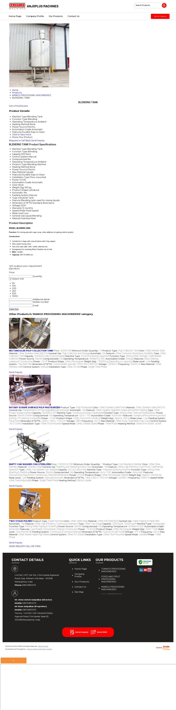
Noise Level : (141, 361)
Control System (20, 156)
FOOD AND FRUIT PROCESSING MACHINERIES (110, 579)
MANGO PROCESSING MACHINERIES (113, 588)
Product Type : (120, 350)
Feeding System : (45, 478)
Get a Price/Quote (18, 106)
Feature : (129, 353)
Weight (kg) (18, 187)
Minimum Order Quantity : (87, 350)
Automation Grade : (119, 359)
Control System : (35, 367)
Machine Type (19, 149)
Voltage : (108, 364)
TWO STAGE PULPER (20, 521)
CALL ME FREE (33, 546)
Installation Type (20, 177)
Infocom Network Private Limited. (39, 649)
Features (16, 174)
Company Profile (35, 16)
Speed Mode (18, 210)
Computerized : (53, 359)
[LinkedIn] (141, 571)
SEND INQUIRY (17, 546)
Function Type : (129, 413)
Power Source (19, 169)
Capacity (16, 154)
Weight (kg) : (108, 361)
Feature (16, 200)
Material (16, 218)
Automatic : (98, 353)
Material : (28, 353)
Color (15, 185)
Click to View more (21, 134)
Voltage (16, 205)
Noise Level (18, 213)
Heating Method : (139, 423)
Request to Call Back (20, 140)
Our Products (56, 16)
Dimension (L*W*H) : (65, 364)
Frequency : (129, 364)
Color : (152, 350)
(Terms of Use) (43, 646)
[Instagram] (149, 571)
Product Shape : (65, 361)
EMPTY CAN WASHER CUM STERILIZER (30, 464)
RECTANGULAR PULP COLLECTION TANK (31, 350)
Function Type (19, 151)
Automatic (17, 192)
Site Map (79, 592)
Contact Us (73, 16)
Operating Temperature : (84, 359)
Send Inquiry (160, 16)
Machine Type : (87, 356)
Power (15, 180)
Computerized (19, 159)
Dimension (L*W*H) (22, 203)
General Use (18, 216)
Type (14, 198)
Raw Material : (125, 421)
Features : (49, 529)
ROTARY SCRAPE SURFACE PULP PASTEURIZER (34, 407)
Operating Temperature (24, 162)
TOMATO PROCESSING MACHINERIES (113, 570)
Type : (38, 469)
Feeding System (20, 195)
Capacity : (45, 356)
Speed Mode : (79, 423)
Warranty (17, 208)
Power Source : (31, 359)
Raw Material (19, 172)
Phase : (94, 367)
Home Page (15, 16)
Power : (40, 361)
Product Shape (20, 190)
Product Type (19, 164)
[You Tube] (145, 571)
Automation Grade (21, 182)
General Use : (69, 353)
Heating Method (20, 167)
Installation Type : (64, 367)
